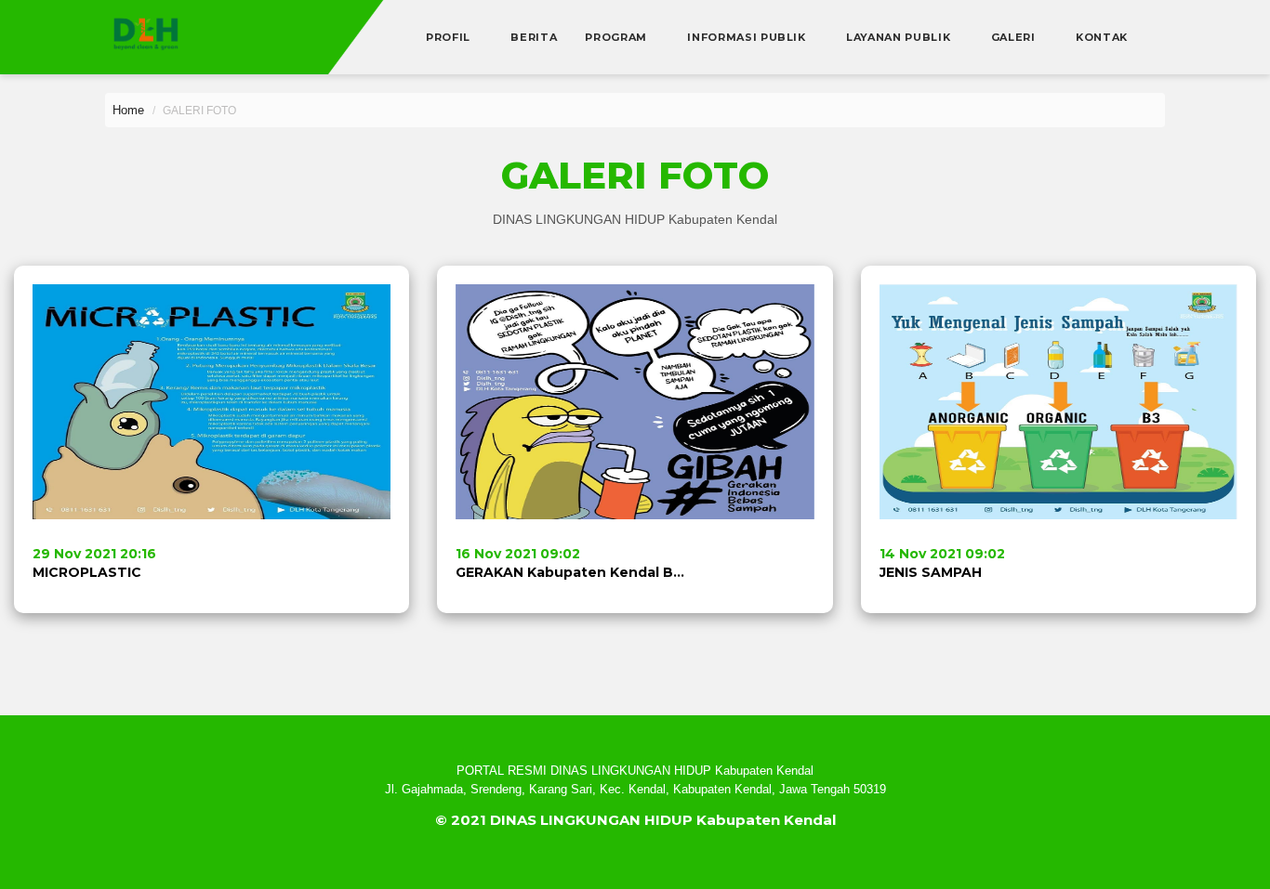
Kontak (1102, 37)
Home (128, 110)
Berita (533, 37)
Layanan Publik (900, 37)
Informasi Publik (748, 37)
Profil (450, 37)
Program (617, 37)
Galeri (1015, 37)
